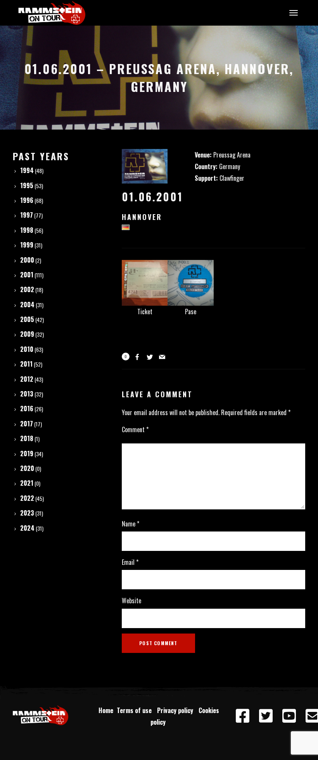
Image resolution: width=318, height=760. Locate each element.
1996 (26, 200)
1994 (27, 170)
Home (106, 710)
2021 (26, 483)
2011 (26, 364)
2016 (26, 408)
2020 (27, 468)
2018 (26, 438)
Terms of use (136, 710)
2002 (27, 289)
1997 (26, 215)
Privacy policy (176, 710)
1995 (26, 185)
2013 (26, 393)
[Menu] (292, 12)
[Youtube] (289, 716)
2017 (26, 423)
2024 (27, 528)
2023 (27, 513)
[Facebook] (242, 716)
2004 (27, 304)
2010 (26, 349)
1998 (26, 230)
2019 (26, 453)
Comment (135, 429)
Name (130, 523)
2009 (27, 334)
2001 (26, 274)
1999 (26, 244)
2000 (27, 260)
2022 (27, 498)
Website (131, 600)
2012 (26, 379)
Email (130, 562)
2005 (27, 319)
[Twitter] (266, 716)
